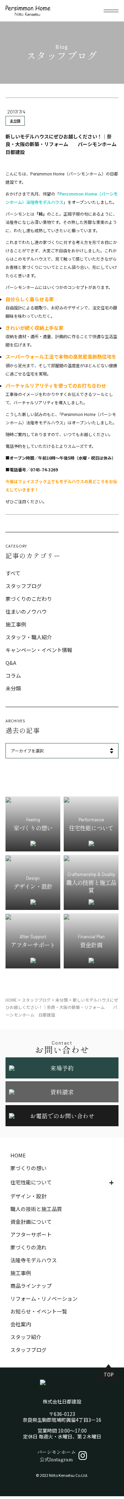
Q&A (11, 662)
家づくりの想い (28, 1168)
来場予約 (62, 1068)
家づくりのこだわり (29, 598)
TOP (109, 1374)
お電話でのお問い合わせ (62, 1115)
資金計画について (31, 1221)
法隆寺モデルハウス (33, 1260)
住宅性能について (31, 1182)
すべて (13, 573)
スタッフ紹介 (25, 1336)
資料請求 (62, 1091)
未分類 (15, 120)
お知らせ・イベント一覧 (38, 1311)
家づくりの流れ (28, 1247)
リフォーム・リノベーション (44, 1298)
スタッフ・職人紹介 (29, 637)
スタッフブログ (24, 585)
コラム (13, 675)
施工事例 (16, 624)
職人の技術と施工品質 (36, 1208)
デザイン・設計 (28, 1196)
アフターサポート (31, 1234)
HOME (18, 1155)
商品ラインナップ (31, 1285)
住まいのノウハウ (26, 611)
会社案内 (20, 1324)
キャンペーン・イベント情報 (39, 649)
